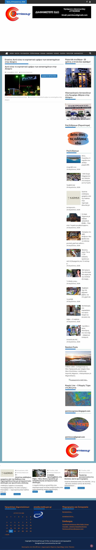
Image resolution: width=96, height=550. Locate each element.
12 (15, 525)
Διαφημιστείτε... (68, 516)
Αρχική (12, 53)
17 (7, 528)
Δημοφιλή (49, 53)
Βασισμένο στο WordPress (31, 547)
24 (7, 531)
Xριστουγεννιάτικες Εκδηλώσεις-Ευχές (16, 97)
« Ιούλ (7, 534)
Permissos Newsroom (26, 72)
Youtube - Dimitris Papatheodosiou (74, 527)
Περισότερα (69, 53)
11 (11, 525)
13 (19, 525)
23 (31, 528)
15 (27, 525)
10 (7, 525)
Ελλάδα (42, 53)
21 (23, 528)
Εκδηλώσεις (17, 494)
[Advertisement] (48, 37)
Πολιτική (62, 53)
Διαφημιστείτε (78, 53)
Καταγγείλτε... (67, 512)
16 (31, 525)
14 (23, 525)
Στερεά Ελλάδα (34, 53)
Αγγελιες (3, 494)
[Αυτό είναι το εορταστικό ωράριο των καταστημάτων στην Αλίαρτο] (22, 76)
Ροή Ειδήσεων (24, 53)
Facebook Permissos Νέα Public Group (75, 524)
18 (11, 528)
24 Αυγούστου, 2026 (22, 470)
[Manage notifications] (91, 545)
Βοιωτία (17, 53)
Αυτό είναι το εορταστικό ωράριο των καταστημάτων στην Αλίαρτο (31, 68)
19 (15, 528)
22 (27, 528)
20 (19, 528)
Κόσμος (56, 53)
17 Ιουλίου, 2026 (53, 470)
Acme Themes (69, 547)
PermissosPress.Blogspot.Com (72, 529)
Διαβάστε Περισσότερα (49, 76)
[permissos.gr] (6, 53)
